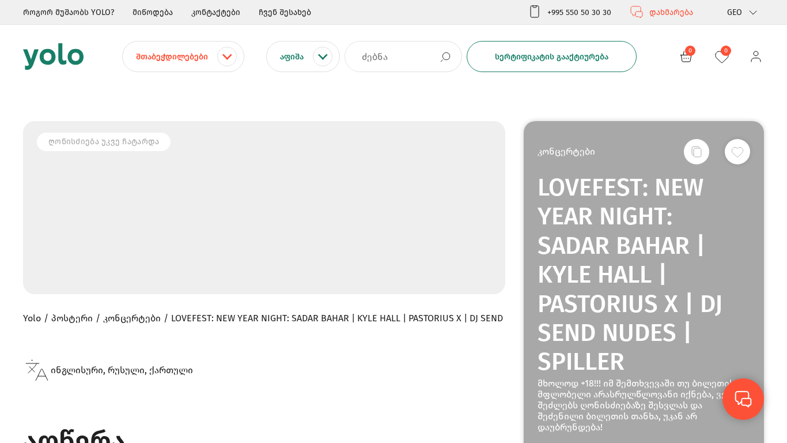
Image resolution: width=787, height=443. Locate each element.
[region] (393, 221)
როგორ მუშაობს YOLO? (68, 12)
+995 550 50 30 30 (579, 12)
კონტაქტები (215, 12)
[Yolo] (53, 56)
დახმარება (671, 12)
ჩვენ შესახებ (285, 12)
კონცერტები (566, 151)
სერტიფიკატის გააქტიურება (551, 57)
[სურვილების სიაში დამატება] (737, 151)
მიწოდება (153, 12)
